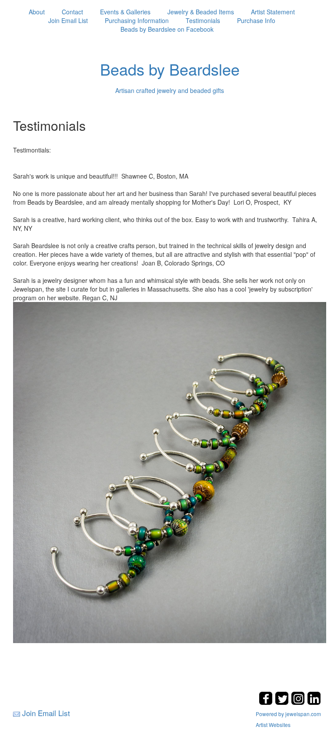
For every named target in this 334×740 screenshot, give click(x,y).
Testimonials (203, 20)
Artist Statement (273, 11)
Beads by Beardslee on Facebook (167, 29)
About (37, 11)
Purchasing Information (137, 20)
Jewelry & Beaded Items (200, 11)
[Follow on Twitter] (283, 702)
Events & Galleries (125, 11)
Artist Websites (273, 724)
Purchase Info (256, 20)
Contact (72, 11)
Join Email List (68, 20)
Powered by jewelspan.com (288, 713)
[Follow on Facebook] (267, 702)
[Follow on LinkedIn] (314, 702)
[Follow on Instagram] (299, 702)
